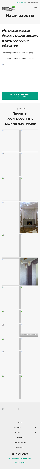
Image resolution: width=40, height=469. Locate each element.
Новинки (20, 437)
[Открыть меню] (35, 8)
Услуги (17, 432)
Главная (20, 422)
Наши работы (20, 442)
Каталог (17, 427)
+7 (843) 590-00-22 (20, 2)
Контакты (20, 447)
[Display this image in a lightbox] (20, 76)
